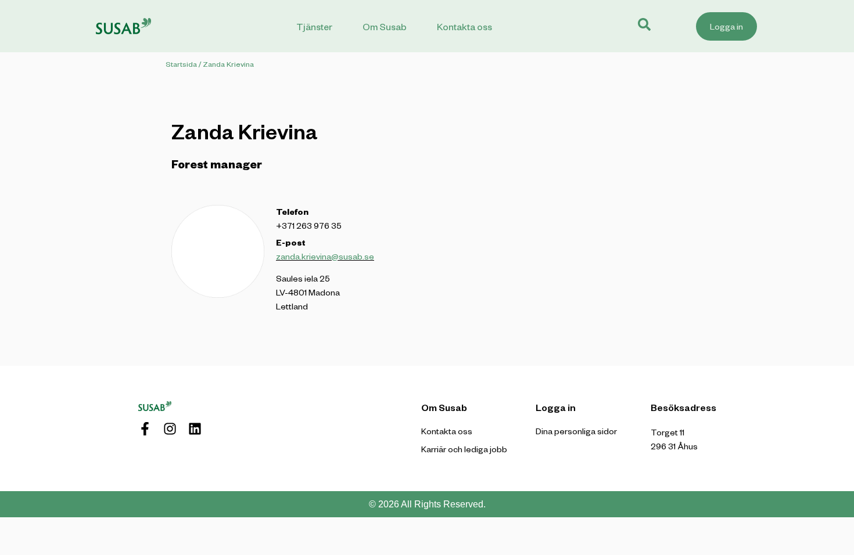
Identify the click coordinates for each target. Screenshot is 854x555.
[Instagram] (170, 428)
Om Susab (385, 26)
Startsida (181, 64)
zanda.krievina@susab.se (325, 256)
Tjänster (314, 26)
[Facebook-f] (145, 428)
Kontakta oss (464, 26)
